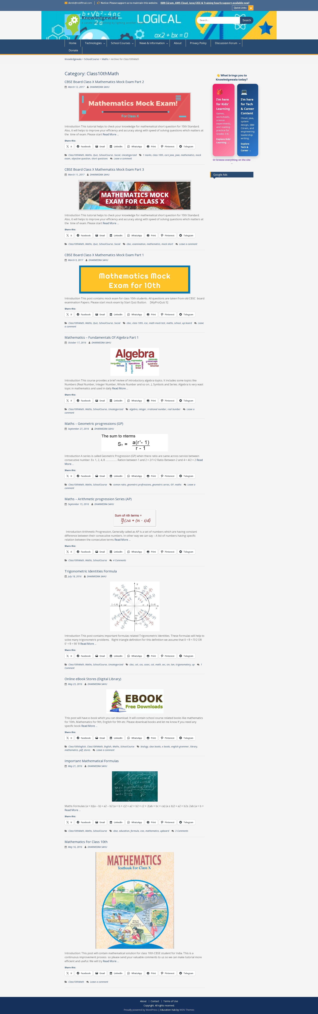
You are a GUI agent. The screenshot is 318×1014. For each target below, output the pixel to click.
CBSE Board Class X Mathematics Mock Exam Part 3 (104, 169)
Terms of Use (170, 1001)
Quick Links (240, 7)
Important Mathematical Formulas (92, 761)
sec (163, 664)
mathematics (187, 155)
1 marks (147, 155)
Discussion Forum (226, 43)
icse (142, 830)
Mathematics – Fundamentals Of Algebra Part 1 (102, 337)
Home (72, 43)
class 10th (158, 155)
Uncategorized (129, 155)
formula (135, 830)
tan (172, 664)
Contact (155, 1001)
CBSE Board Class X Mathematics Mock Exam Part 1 (104, 255)
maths (169, 323)
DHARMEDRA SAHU (99, 86)
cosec (147, 664)
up (193, 664)
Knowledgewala (100, 18)
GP (172, 484)
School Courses (120, 43)
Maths (105, 59)
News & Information (152, 43)
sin (168, 664)
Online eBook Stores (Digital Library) (93, 679)
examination (138, 244)
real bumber (174, 409)
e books (166, 746)
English (107, 746)
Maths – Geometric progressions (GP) (94, 423)
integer (142, 409)
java (177, 155)
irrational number (156, 409)
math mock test (157, 323)
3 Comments (181, 830)
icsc (146, 323)
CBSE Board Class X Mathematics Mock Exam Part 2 (104, 82)
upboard (164, 830)
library (193, 746)
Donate (73, 50)
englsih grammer (180, 746)
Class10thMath (76, 155)
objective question (81, 158)
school (177, 323)
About (178, 43)
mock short (167, 244)
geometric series (160, 484)
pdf (81, 750)
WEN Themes (187, 1009)
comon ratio (119, 484)
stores (87, 750)
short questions (100, 158)
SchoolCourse (91, 59)
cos (141, 664)
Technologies (93, 43)
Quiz (95, 155)
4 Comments (119, 560)
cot (152, 664)
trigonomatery (183, 664)
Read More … (111, 134)
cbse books (155, 746)
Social (117, 155)
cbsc (129, 244)
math (158, 664)
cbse (115, 830)
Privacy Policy (198, 43)
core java (169, 155)
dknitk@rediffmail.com (80, 2)
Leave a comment (123, 158)
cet (136, 664)
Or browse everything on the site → (231, 161)
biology (144, 746)
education (124, 830)
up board (187, 323)
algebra (133, 409)
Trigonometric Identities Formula (91, 571)
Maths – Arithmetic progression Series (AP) (98, 499)
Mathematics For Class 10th (86, 842)
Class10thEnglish (77, 746)
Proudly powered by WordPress (141, 1009)
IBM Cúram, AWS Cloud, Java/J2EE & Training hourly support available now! (204, 2)
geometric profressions (139, 484)
